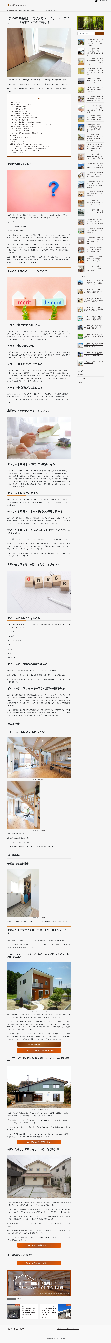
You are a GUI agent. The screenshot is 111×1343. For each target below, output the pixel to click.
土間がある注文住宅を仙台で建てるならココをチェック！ (27, 144)
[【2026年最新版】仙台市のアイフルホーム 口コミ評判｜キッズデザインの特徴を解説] (81, 222)
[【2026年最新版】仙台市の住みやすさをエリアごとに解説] (81, 213)
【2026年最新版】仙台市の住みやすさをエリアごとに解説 (95, 211)
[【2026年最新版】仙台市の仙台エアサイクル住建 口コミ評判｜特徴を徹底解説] (81, 250)
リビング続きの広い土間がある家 (22, 137)
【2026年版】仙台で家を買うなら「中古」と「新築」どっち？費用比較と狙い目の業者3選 (93, 300)
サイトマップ (75, 1329)
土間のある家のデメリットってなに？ (21, 115)
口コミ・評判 (81, 378)
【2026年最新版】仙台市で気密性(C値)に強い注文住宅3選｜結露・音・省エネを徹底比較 (93, 327)
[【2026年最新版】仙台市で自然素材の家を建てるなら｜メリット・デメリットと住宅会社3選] (81, 61)
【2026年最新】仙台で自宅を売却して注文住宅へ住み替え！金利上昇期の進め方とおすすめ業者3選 (93, 282)
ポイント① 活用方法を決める (20, 128)
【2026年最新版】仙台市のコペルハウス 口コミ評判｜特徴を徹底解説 (95, 193)
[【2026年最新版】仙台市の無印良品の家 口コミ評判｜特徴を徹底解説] (81, 231)
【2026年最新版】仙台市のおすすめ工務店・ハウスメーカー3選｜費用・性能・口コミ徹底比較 (95, 185)
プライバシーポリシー (64, 1329)
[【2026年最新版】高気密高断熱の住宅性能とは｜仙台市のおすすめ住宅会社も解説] (81, 99)
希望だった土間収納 (18, 142)
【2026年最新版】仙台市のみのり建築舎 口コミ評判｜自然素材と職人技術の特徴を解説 (95, 52)
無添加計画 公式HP (42, 1199)
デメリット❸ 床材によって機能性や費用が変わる (26, 122)
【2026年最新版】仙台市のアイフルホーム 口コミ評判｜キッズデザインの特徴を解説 (95, 221)
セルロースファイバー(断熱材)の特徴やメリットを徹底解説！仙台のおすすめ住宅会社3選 (95, 109)
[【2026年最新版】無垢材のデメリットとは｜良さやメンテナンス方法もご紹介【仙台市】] (81, 240)
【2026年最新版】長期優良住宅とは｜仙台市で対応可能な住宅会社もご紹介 (95, 80)
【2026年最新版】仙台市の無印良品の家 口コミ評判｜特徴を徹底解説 (95, 230)
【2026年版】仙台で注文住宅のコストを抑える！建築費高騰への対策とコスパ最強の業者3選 (93, 291)
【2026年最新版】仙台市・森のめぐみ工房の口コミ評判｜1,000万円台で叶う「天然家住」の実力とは (95, 42)
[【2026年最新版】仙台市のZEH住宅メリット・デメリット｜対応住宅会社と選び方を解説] (81, 71)
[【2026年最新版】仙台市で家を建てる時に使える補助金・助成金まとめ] (81, 90)
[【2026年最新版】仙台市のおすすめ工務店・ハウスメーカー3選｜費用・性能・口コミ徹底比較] (81, 184)
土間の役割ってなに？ (16, 102)
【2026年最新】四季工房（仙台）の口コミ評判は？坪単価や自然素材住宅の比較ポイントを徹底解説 (95, 137)
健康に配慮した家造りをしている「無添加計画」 (26, 150)
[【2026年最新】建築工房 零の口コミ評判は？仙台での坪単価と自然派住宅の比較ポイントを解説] (81, 147)
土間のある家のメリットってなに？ (20, 104)
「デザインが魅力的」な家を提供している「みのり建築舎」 (29, 148)
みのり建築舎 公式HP (42, 1109)
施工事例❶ (13, 135)
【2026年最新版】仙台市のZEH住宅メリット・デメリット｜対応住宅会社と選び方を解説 (95, 71)
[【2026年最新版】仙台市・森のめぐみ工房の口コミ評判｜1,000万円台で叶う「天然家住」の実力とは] (81, 42)
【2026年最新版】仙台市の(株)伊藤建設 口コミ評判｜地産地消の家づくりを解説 (95, 202)
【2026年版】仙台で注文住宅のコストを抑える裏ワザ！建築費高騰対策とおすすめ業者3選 (93, 309)
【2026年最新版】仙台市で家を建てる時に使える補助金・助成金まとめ (95, 89)
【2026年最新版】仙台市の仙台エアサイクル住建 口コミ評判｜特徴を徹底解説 (95, 249)
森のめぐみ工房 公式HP (42, 1011)
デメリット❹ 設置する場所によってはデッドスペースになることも (31, 124)
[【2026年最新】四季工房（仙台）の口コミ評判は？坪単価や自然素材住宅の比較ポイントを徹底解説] (81, 137)
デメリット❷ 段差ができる (20, 120)
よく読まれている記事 (16, 152)
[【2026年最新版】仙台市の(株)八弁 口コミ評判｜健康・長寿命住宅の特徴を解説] (81, 259)
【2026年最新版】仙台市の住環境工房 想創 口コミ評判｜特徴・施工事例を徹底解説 (95, 117)
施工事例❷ (13, 139)
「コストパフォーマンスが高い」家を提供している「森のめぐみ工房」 (33, 146)
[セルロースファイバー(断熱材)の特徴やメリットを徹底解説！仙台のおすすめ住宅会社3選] (81, 108)
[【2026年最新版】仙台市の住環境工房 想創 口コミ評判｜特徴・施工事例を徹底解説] (81, 118)
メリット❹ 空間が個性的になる (21, 113)
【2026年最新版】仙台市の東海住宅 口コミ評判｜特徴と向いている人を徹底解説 (95, 174)
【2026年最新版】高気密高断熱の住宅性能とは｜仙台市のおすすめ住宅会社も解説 (95, 98)
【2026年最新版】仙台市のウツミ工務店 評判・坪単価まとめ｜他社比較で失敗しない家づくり (95, 128)
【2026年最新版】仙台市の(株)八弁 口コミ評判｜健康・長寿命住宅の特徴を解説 (95, 259)
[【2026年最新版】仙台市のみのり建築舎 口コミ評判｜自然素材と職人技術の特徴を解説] (81, 51)
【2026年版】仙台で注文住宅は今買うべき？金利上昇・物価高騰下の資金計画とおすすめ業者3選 (93, 318)
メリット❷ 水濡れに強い (19, 109)
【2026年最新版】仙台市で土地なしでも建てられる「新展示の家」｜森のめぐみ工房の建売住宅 (93, 354)
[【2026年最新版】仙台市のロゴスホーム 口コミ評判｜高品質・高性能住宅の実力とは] (81, 157)
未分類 (80, 382)
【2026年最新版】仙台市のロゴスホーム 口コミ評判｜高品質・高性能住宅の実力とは (95, 156)
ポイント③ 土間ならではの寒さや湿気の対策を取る (27, 133)
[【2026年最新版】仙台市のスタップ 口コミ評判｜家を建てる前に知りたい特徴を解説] (81, 166)
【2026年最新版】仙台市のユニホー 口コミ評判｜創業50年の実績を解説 (95, 268)
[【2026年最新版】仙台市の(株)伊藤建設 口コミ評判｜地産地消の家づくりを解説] (81, 203)
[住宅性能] (13, 1310)
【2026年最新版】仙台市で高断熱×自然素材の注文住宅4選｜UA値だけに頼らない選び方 (93, 345)
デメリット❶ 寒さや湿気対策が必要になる (24, 117)
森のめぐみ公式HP (41, 779)
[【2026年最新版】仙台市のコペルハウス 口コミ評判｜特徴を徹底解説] (81, 194)
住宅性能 (19, 1299)
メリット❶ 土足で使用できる (21, 106)
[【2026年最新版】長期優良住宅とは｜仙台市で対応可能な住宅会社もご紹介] (81, 81)
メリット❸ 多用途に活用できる (21, 111)
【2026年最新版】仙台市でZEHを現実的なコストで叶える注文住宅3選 (93, 336)
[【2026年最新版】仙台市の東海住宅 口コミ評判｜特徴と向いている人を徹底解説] (81, 175)
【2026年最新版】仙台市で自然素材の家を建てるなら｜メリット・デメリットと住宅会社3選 (95, 61)
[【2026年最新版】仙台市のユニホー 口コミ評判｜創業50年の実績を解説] (81, 269)
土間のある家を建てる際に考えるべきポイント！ (24, 126)
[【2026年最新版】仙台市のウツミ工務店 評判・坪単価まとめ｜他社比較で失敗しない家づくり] (81, 127)
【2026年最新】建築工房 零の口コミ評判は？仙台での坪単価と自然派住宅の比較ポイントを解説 (95, 147)
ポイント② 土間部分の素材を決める (22, 131)
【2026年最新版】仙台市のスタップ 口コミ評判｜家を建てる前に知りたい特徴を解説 (95, 165)
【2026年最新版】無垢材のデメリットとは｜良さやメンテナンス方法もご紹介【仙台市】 (95, 240)
